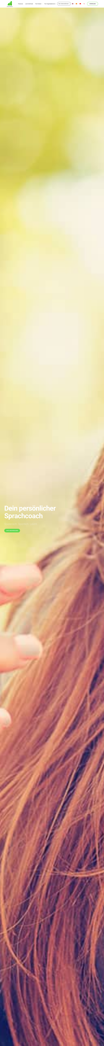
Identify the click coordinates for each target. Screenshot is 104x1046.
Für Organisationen (49, 3)
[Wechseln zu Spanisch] (76, 3)
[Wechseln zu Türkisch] (80, 3)
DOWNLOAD (93, 3)
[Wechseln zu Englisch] (73, 3)
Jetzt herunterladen (12, 530)
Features (20, 3)
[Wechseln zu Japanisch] (84, 3)
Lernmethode (29, 3)
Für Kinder (38, 3)
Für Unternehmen (64, 3)
